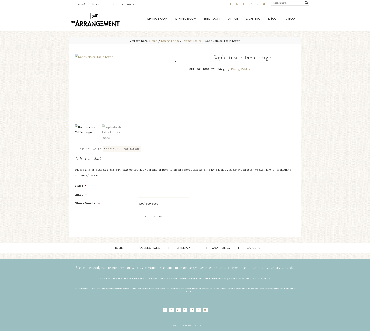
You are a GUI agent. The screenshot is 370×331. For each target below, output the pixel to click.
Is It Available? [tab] (90, 149)
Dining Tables (192, 41)
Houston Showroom (256, 278)
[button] (174, 60)
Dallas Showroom (214, 278)
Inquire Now (153, 216)
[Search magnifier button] (306, 2)
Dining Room (170, 41)
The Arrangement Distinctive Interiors (95, 20)
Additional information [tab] (121, 149)
